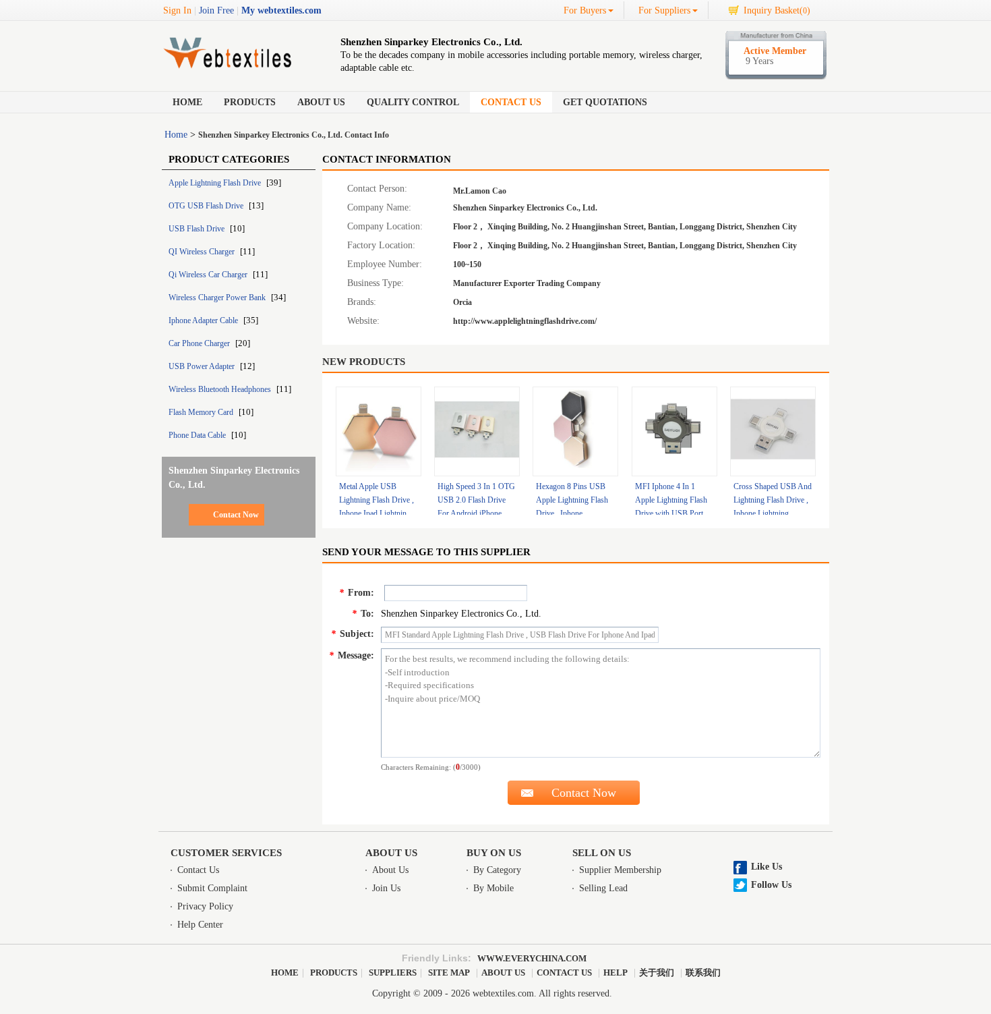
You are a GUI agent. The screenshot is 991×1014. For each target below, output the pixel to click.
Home (187, 102)
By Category (497, 870)
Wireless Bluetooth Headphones (221, 389)
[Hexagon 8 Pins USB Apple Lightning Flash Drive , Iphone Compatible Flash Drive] (575, 431)
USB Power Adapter (203, 366)
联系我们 (703, 972)
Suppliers (393, 972)
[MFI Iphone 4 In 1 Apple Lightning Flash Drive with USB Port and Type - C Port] (674, 431)
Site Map (449, 972)
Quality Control (413, 102)
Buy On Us (494, 852)
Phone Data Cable (198, 435)
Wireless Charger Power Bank (218, 297)
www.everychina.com (532, 958)
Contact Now (236, 514)
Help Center (200, 925)
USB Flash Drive (198, 228)
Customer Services (226, 852)
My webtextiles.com (281, 10)
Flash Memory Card (202, 412)
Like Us (766, 867)
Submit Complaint (212, 888)
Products (250, 102)
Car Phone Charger (200, 343)
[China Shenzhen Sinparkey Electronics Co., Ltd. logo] (236, 70)
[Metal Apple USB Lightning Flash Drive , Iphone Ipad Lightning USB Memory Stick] (378, 431)
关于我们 (656, 972)
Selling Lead (603, 888)
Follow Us (771, 885)
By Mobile (493, 888)
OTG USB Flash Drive (207, 205)
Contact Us (511, 102)
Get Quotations (605, 102)
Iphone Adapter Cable (204, 320)
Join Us (386, 888)
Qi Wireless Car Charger (209, 274)
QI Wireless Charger (203, 251)
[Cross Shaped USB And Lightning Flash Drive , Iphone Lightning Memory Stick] (773, 431)
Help (615, 972)
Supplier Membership (620, 870)
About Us (321, 102)
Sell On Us (601, 852)
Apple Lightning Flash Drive (216, 183)
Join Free (216, 10)
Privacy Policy (205, 906)
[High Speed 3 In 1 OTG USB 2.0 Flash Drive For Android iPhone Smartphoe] (477, 431)
